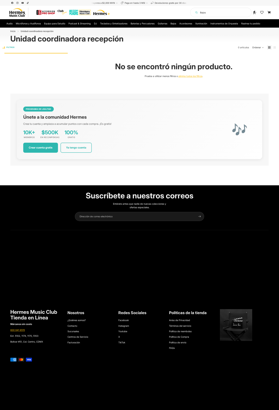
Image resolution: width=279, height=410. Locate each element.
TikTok (121, 342)
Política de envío (177, 342)
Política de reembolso (180, 331)
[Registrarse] (199, 216)
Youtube (122, 331)
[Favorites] (261, 12)
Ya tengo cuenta (76, 147)
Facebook (123, 320)
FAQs (172, 348)
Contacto (72, 325)
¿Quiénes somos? (76, 320)
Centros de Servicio (77, 336)
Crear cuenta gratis (40, 147)
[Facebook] (12, 3)
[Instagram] (17, 3)
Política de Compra (179, 336)
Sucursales (73, 331)
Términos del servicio (180, 325)
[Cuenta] (254, 12)
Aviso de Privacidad (179, 320)
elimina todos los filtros (190, 76)
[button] (258, 47)
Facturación (73, 342)
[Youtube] (23, 3)
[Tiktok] (28, 3)
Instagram (123, 325)
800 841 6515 (17, 330)
